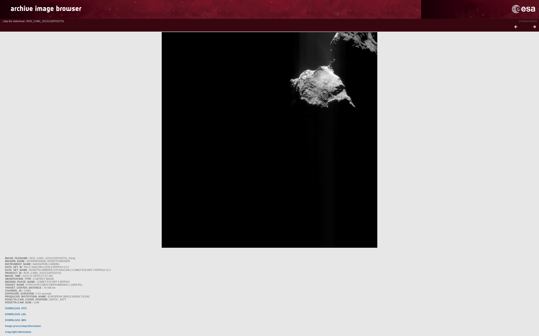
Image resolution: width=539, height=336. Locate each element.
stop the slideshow (14, 21)
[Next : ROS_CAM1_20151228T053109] (534, 27)
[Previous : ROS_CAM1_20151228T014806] (515, 27)
